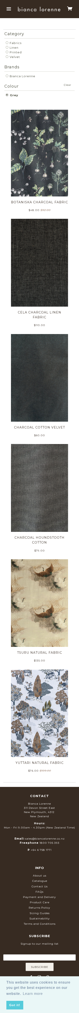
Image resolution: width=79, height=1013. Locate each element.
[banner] (39, 9)
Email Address (39, 951)
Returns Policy (39, 907)
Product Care (39, 902)
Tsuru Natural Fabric (39, 653)
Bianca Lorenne (22, 76)
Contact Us (39, 886)
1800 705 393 (49, 842)
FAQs (39, 891)
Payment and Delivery (39, 897)
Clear (67, 84)
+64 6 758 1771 (41, 850)
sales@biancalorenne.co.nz (45, 838)
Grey (13, 95)
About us (39, 875)
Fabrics (15, 43)
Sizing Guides (40, 913)
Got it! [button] (14, 1005)
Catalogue (39, 880)
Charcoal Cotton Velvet (39, 427)
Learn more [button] (33, 994)
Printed (15, 52)
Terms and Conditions (40, 923)
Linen (13, 47)
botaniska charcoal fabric (39, 202)
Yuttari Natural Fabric (40, 763)
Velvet (14, 57)
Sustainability (39, 918)
